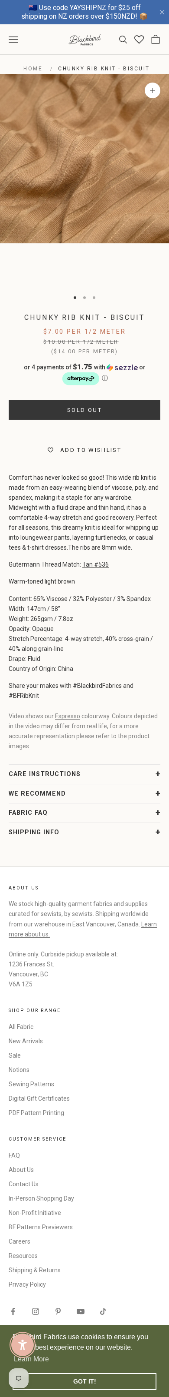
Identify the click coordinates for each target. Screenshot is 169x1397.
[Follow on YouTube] (80, 1311)
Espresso (67, 716)
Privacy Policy (27, 1284)
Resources (23, 1255)
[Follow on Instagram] (35, 1311)
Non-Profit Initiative (35, 1212)
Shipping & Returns (35, 1270)
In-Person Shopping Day (41, 1198)
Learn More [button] (31, 1359)
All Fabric (21, 1026)
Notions (19, 1069)
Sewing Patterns (31, 1084)
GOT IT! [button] (84, 1381)
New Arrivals (26, 1041)
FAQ (14, 1155)
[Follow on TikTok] (103, 1311)
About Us (21, 1169)
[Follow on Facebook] (13, 1311)
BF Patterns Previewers (41, 1227)
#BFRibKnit (24, 695)
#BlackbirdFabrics (97, 685)
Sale (15, 1055)
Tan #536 (95, 564)
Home (32, 69)
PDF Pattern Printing (36, 1112)
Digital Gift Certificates (39, 1098)
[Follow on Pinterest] (58, 1311)
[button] (84, 374)
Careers (19, 1241)
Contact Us (24, 1184)
